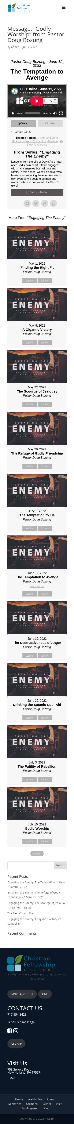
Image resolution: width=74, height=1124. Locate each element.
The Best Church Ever (21, 913)
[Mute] (55, 113)
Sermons (32, 1104)
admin (15, 47)
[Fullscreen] (61, 113)
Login (50, 1118)
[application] (37, 101)
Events (47, 1104)
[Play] (13, 113)
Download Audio (37, 144)
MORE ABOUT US (22, 994)
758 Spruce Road (19, 1069)
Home (19, 1099)
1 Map (11, 1078)
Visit (59, 1104)
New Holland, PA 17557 (23, 1072)
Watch (25, 123)
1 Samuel (43, 137)
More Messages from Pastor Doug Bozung (35, 139)
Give (45, 1108)
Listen (52, 123)
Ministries (14, 1104)
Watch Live (35, 1099)
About (51, 1099)
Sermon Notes (39, 192)
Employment (29, 1108)
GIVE (45, 994)
